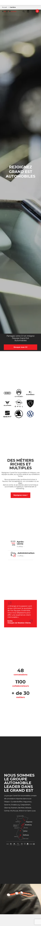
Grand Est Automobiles (9, 11)
